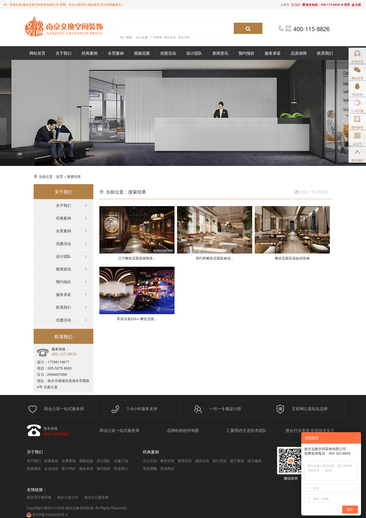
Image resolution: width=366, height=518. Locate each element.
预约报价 (246, 53)
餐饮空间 (167, 460)
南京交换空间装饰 (79, 507)
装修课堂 (34, 468)
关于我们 (63, 53)
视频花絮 (142, 53)
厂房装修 (156, 37)
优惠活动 (168, 53)
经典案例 (90, 53)
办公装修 (142, 37)
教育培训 (185, 460)
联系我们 (325, 53)
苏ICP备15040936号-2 (50, 514)
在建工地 (121, 460)
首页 (59, 176)
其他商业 (167, 468)
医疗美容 (220, 460)
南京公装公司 (67, 497)
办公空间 (150, 460)
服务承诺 (273, 53)
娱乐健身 (254, 460)
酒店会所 (202, 460)
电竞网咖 (150, 468)
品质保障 (299, 53)
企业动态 (51, 468)
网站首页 (37, 53)
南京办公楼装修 (96, 497)
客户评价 (69, 468)
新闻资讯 (220, 53)
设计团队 (194, 53)
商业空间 (184, 37)
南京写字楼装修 (39, 497)
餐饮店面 (170, 37)
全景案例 (116, 53)
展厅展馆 (237, 460)
